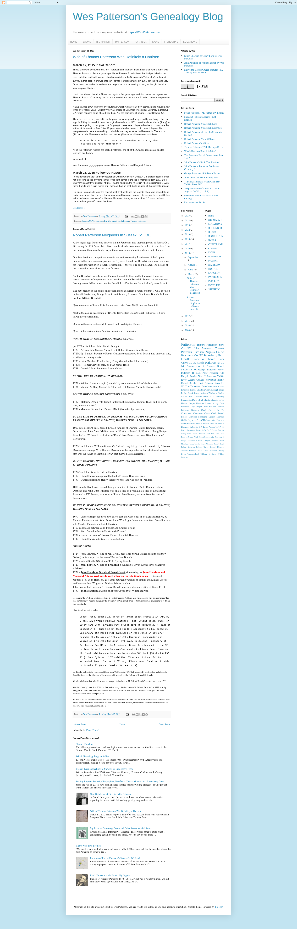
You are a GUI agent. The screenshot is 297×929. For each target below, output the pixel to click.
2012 (187, 316)
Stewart (211, 359)
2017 (187, 243)
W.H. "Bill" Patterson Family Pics (201, 177)
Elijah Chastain (205, 399)
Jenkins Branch (202, 423)
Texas (205, 426)
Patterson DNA (188, 406)
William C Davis (208, 454)
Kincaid (199, 440)
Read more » (79, 207)
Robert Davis (202, 447)
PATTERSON (122, 41)
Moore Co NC (194, 443)
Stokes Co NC (189, 369)
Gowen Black (193, 437)
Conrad (208, 389)
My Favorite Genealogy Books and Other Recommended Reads (120, 828)
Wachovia (212, 393)
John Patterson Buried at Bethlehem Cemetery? (201, 168)
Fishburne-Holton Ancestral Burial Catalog (201, 197)
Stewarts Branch (215, 366)
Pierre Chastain (207, 443)
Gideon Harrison (216, 416)
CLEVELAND (215, 244)
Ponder (193, 376)
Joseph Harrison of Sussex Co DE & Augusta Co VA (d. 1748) (202, 190)
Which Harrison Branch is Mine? (200, 151)
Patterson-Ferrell (188, 389)
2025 (187, 215)
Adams (191, 379)
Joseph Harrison (196, 403)
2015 (187, 253)
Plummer (185, 426)
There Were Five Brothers (88, 845)
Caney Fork (186, 433)
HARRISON (141, 41)
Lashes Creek (187, 393)
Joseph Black (218, 389)
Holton (184, 403)
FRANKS (213, 260)
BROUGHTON (215, 236)
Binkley (221, 430)
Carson (194, 433)
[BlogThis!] (136, 216)
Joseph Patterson (188, 440)
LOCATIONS (190, 41)
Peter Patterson (210, 372)
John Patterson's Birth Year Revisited (202, 162)
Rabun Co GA (196, 426)
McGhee (184, 443)
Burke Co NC (209, 396)
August (191, 264)
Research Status (201, 393)
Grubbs (184, 420)
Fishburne (202, 416)
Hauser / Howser (216, 386)
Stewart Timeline (84, 744)
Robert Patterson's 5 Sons (196, 143)
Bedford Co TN (202, 430)
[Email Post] (126, 216)
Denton (184, 437)
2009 (187, 330)
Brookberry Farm (214, 355)
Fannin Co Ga (218, 399)
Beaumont (191, 430)
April (191, 269)
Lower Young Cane (214, 403)
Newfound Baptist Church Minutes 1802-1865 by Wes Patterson (204, 71)
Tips (187, 386)
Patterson (125, 220)
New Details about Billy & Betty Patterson (110, 794)
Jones (212, 423)
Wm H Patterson (207, 376)
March (191, 274)
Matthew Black (218, 440)
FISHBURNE (171, 41)
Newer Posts (80, 724)
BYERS (212, 240)
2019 (187, 234)
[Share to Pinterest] (145, 216)
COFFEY (213, 248)
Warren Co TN (214, 426)
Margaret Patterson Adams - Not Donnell (200, 118)
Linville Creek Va (112, 220)
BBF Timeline (195, 396)
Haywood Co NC (195, 420)
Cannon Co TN (216, 410)
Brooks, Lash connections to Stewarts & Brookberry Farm (104, 768)
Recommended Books (194, 202)
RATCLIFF (214, 285)
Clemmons (198, 413)
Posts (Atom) (92, 730)
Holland (206, 420)
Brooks (192, 383)
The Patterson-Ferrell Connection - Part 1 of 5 (203, 157)
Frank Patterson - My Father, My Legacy (110, 875)
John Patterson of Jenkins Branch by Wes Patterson (204, 64)
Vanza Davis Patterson (207, 450)
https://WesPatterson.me (144, 32)
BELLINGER (215, 228)
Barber (183, 430)
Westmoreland (193, 454)
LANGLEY (214, 272)
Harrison (99, 220)
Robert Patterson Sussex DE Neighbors (203, 127)
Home (122, 724)
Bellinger (213, 430)
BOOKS (86, 41)
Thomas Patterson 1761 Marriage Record (204, 147)
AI (223, 427)
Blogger (219, 906)
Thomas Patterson (138, 220)
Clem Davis (219, 433)
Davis (194, 399)
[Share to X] (139, 216)
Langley (207, 440)
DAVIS (155, 41)
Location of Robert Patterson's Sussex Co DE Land (115, 858)
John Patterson (203, 348)
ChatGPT (201, 433)
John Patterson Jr (217, 437)
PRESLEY (213, 281)
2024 (187, 220)
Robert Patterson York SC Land (199, 139)
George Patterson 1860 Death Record (202, 173)
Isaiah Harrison (217, 420)
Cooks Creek (210, 413)
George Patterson (207, 369)
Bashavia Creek (198, 410)
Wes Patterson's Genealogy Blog (148, 16)
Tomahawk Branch (199, 386)
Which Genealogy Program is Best (92, 756)
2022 (187, 229)
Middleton (219, 423)
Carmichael (186, 413)
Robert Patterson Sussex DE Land (200, 123)
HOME (73, 41)
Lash (198, 372)
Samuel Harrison (217, 447)
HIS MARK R (103, 41)
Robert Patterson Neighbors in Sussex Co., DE (112, 235)
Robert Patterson (207, 345)
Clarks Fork (204, 362)
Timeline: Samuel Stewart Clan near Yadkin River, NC (202, 183)
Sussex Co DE (196, 366)
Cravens (200, 379)
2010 (187, 325)
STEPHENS (214, 289)
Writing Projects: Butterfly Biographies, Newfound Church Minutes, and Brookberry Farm (120, 781)
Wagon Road (202, 406)
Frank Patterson (205, 383)
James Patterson (188, 423)
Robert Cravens (188, 447)
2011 (187, 320)
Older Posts (164, 724)
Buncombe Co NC (192, 355)
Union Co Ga (188, 362)
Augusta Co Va (88, 220)
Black (221, 359)
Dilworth (193, 416)
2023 (187, 225)
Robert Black (219, 443)
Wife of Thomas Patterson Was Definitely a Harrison (116, 57)
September (193, 257)
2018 (187, 239)
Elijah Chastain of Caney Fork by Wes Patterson (203, 57)
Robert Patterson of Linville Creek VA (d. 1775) (203, 133)
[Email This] (132, 216)
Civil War (210, 433)
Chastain (201, 389)
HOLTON (213, 268)
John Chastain (204, 437)
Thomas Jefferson (188, 450)
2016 (187, 248)
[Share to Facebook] (142, 216)
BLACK (212, 231)
